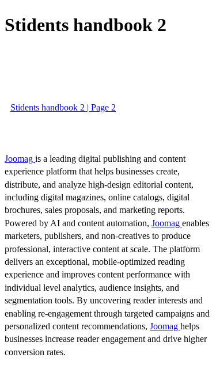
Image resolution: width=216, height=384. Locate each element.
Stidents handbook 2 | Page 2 (63, 107)
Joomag (20, 159)
